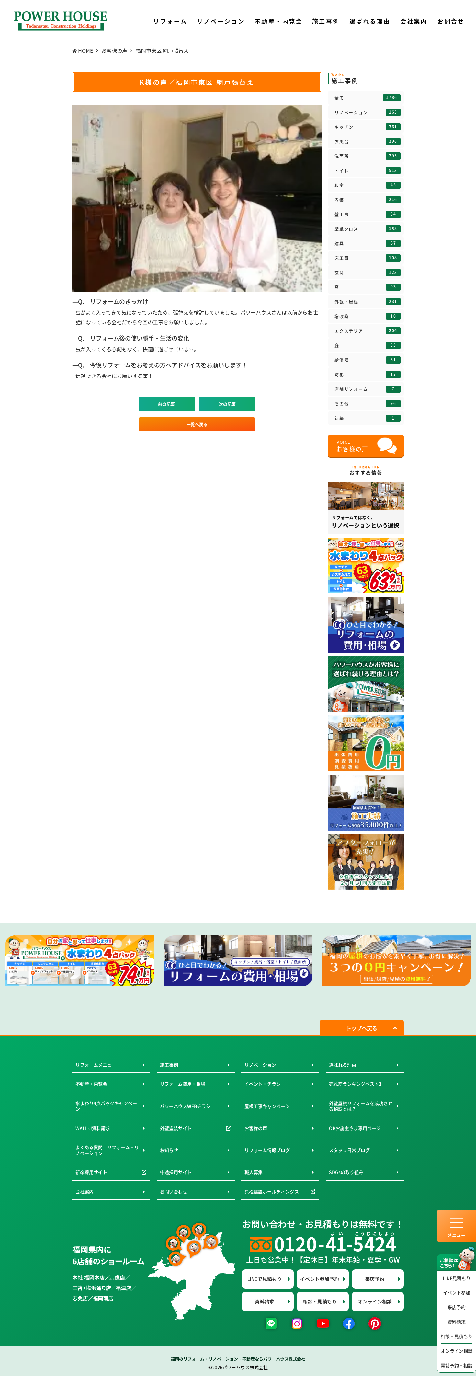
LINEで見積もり (264, 1278)
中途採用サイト (176, 1172)
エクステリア (365, 331)
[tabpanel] (79, 960)
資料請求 (457, 1321)
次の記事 (227, 404)
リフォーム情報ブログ (267, 1150)
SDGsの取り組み (346, 1172)
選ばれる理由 (342, 1064)
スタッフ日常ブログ (349, 1150)
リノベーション (365, 112)
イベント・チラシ (262, 1083)
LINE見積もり (456, 1278)
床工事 (365, 258)
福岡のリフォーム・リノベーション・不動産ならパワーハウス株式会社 (238, 1359)
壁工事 (365, 214)
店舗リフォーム (364, 389)
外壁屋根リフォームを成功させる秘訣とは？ (360, 1106)
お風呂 (365, 141)
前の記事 (166, 404)
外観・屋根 (365, 301)
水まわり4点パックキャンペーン (106, 1106)
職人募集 (253, 1172)
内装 (365, 199)
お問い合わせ (173, 1191)
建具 (365, 243)
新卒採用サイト (91, 1172)
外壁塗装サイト (176, 1128)
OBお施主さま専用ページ (355, 1128)
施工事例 (169, 1064)
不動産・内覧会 (91, 1083)
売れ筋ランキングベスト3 (355, 1083)
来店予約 (457, 1307)
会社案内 (84, 1191)
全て (365, 98)
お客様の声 (255, 1128)
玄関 (365, 272)
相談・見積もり (456, 1336)
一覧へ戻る (197, 424)
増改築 (365, 316)
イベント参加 (456, 1292)
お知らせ (169, 1150)
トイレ (365, 170)
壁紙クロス (365, 229)
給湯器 (365, 360)
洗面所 (365, 156)
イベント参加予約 (319, 1278)
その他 (365, 403)
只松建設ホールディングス (271, 1191)
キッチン (365, 127)
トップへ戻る (361, 1028)
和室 (365, 185)
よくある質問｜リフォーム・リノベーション (107, 1150)
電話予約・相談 (456, 1365)
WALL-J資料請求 (92, 1128)
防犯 (365, 374)
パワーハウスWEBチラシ (185, 1106)
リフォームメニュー (95, 1064)
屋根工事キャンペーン (267, 1106)
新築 (364, 418)
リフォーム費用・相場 (182, 1083)
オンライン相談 (456, 1351)
